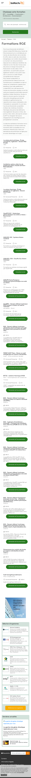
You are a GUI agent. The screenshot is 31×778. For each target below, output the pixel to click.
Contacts (4, 758)
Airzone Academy (15, 627)
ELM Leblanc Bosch (15, 696)
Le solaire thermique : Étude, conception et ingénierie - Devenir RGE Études (14, 191)
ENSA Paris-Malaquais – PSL (18, 647)
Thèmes (9, 39)
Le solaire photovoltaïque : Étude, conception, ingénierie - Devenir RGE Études (14, 142)
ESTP (11, 676)
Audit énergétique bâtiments (12, 575)
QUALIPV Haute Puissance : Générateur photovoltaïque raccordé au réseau (15, 281)
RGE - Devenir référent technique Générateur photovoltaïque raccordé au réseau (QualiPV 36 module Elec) (15, 449)
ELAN (11, 657)
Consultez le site (20, 156)
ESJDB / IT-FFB (14, 686)
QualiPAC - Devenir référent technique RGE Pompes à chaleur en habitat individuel (15, 305)
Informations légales (7, 761)
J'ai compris (4, 775)
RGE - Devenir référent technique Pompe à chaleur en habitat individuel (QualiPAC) (15, 399)
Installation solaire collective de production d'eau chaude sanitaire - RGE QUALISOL (14, 166)
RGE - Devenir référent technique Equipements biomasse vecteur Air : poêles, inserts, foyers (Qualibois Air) (14, 526)
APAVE (11, 666)
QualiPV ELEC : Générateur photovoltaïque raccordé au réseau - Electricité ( (14, 215)
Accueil (3, 39)
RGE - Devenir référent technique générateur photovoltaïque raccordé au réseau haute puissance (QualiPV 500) (14, 328)
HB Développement (15, 637)
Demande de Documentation (17, 296)
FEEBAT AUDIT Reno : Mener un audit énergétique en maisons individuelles (14, 354)
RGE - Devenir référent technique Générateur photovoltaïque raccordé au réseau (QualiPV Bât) (15, 474)
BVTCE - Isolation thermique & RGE (14, 375)
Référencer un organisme (15, 708)
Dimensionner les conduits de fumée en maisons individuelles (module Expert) (14, 551)
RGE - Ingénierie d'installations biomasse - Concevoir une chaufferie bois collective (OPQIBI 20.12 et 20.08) (15, 423)
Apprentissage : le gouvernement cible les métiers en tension (19, 742)
